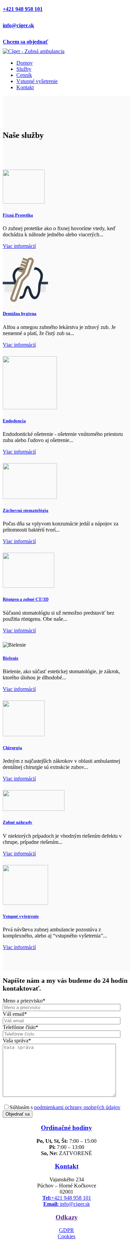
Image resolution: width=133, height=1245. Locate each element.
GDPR (66, 1230)
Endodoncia (14, 420)
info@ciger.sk (18, 25)
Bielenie (10, 658)
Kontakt (66, 1166)
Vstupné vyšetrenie (21, 916)
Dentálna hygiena (19, 313)
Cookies (66, 1236)
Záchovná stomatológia (25, 510)
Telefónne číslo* (20, 1027)
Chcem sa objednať (25, 42)
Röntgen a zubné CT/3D (25, 599)
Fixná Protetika (18, 215)
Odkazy (67, 1217)
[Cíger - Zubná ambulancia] (33, 51)
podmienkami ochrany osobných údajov (77, 1107)
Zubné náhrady (17, 822)
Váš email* (15, 1014)
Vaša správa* (17, 1040)
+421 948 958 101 (23, 9)
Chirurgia (12, 747)
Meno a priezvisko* (24, 1001)
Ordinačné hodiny (66, 1127)
